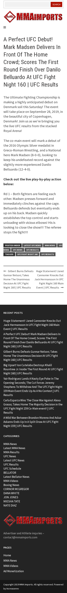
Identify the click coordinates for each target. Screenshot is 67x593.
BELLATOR (9, 473)
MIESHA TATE (11, 501)
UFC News (17, 250)
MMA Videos (10, 481)
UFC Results (32, 250)
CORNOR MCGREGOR (16, 489)
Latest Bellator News (16, 477)
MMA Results (11, 452)
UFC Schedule (12, 468)
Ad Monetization (13, 571)
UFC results (47, 254)
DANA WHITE (11, 493)
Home (7, 555)
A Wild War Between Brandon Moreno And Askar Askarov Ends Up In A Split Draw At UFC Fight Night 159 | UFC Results (32, 422)
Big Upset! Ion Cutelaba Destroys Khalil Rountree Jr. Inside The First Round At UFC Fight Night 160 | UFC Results (33, 369)
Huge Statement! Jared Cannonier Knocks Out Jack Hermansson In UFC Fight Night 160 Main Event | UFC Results (49, 279)
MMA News (50, 245)
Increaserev (13, 588)
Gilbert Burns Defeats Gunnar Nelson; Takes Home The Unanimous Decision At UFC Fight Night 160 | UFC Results (18, 279)
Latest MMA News (14, 448)
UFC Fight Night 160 (27, 254)
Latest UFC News (32, 245)
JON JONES (10, 497)
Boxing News (11, 485)
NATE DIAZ (10, 505)
